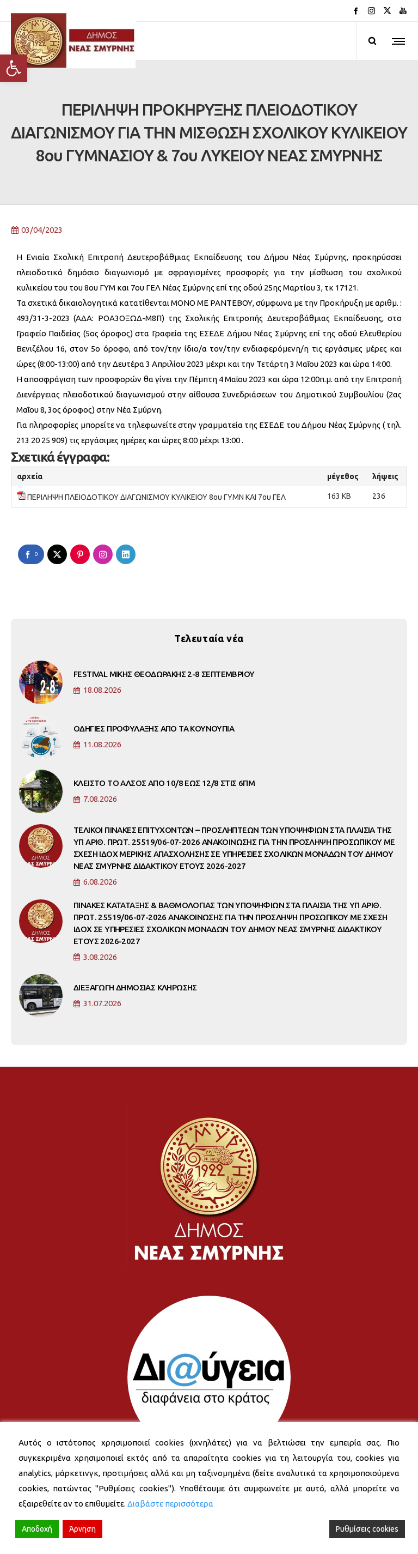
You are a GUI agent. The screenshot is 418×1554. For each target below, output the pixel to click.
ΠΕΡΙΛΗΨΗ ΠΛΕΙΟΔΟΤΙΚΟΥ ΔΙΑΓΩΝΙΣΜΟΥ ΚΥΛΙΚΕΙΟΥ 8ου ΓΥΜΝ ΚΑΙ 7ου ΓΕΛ (156, 497)
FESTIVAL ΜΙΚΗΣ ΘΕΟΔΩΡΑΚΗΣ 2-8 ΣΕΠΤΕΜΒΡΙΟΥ (163, 674)
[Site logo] (73, 41)
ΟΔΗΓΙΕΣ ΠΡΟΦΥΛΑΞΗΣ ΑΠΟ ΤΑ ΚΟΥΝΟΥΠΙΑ (153, 728)
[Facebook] (356, 11)
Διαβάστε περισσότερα (170, 1503)
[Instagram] (371, 11)
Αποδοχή (37, 1529)
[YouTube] (403, 11)
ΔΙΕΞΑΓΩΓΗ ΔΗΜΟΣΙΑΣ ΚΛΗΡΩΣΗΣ (135, 987)
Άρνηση (82, 1529)
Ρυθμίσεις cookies (367, 1529)
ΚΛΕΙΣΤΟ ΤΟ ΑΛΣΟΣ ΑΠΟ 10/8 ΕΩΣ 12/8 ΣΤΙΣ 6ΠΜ (164, 783)
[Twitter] (387, 11)
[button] (13, 68)
